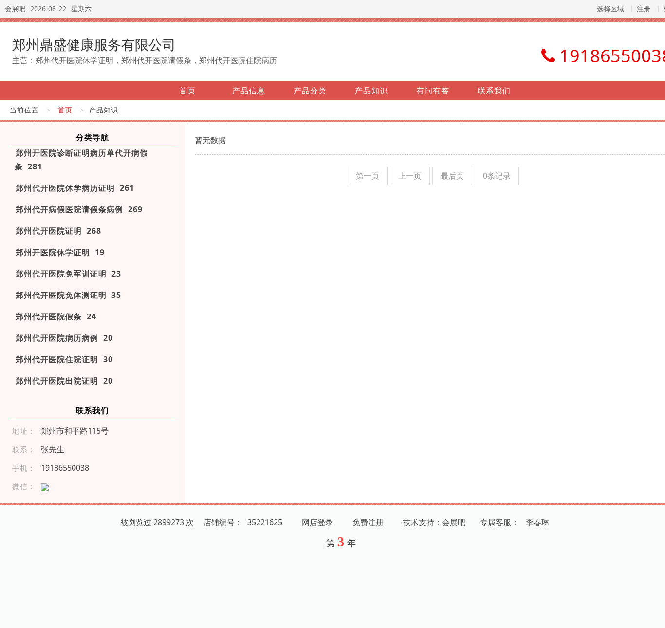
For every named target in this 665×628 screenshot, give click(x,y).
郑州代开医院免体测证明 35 (68, 295)
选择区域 (610, 8)
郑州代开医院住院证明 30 (64, 359)
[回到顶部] (652, 615)
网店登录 (317, 522)
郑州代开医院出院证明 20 (64, 380)
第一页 (367, 175)
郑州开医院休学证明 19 (60, 252)
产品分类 (310, 90)
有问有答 (432, 90)
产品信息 (248, 90)
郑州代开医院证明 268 (58, 230)
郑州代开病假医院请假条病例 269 (79, 209)
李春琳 (537, 522)
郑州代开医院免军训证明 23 (68, 273)
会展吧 (15, 8)
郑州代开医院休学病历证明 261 (75, 188)
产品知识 (371, 90)
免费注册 (368, 522)
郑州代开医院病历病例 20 (64, 337)
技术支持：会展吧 (434, 522)
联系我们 (494, 90)
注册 (643, 8)
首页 (187, 90)
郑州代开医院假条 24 (56, 316)
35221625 (264, 522)
